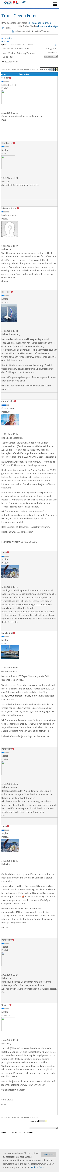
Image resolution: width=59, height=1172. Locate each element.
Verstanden (49, 1155)
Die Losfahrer (28, 45)
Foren (7, 27)
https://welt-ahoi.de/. (12, 711)
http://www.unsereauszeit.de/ (16, 695)
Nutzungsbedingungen (39, 22)
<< (50, 69)
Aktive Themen (42, 31)
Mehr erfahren (38, 1167)
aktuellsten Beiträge (47, 26)
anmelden (51, 2)
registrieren (38, 2)
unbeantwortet (22, 31)
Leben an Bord (15, 45)
